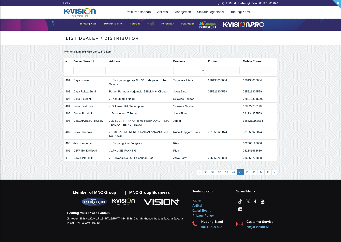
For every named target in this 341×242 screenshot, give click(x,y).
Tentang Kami (90, 23)
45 (268, 172)
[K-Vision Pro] (242, 25)
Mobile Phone (252, 61)
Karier (196, 200)
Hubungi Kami (240, 12)
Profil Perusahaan (138, 12)
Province (179, 61)
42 (247, 172)
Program (136, 23)
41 (240, 172)
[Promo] (152, 25)
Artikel (197, 205)
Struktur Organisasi (210, 12)
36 (205, 172)
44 (261, 172)
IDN (65, 3)
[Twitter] (219, 3)
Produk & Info (115, 23)
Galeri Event (201, 210)
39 (226, 172)
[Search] (336, 4)
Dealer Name (81, 61)
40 (233, 172)
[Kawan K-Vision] (208, 25)
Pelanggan (190, 23)
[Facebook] (227, 3)
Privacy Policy (203, 215)
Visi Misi (163, 12)
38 (219, 172)
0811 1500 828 (211, 227)
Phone (212, 61)
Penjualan (169, 23)
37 (212, 172)
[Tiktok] (240, 201)
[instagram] (240, 209)
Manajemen (182, 12)
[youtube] (263, 201)
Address (114, 61)
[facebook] (255, 201)
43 (254, 172)
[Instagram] (231, 3)
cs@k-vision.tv (257, 227)
